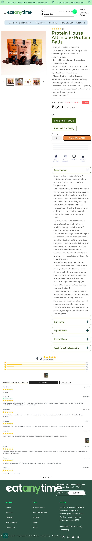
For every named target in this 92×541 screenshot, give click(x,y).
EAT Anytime (11, 536)
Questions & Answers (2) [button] (19, 382)
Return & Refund (40, 512)
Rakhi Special (11, 522)
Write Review (43, 382)
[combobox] (67, 11)
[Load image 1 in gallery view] (10, 82)
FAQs (35, 527)
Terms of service (57, 536)
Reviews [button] (6, 382)
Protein (53, 22)
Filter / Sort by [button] (66, 382)
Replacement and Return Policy (28, 536)
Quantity (55, 134)
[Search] (74, 11)
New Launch (66, 22)
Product (9, 512)
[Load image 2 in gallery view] (28, 82)
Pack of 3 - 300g (64, 120)
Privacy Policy (38, 507)
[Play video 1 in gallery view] (19, 82)
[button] (4, 12)
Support (36, 517)
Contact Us (10, 527)
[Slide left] (3, 81)
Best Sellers (25, 22)
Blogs (35, 522)
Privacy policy (45, 536)
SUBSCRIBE (76, 493)
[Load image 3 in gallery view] (36, 82)
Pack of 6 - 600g (64, 128)
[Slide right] (43, 81)
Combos (80, 22)
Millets (39, 22)
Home (8, 507)
